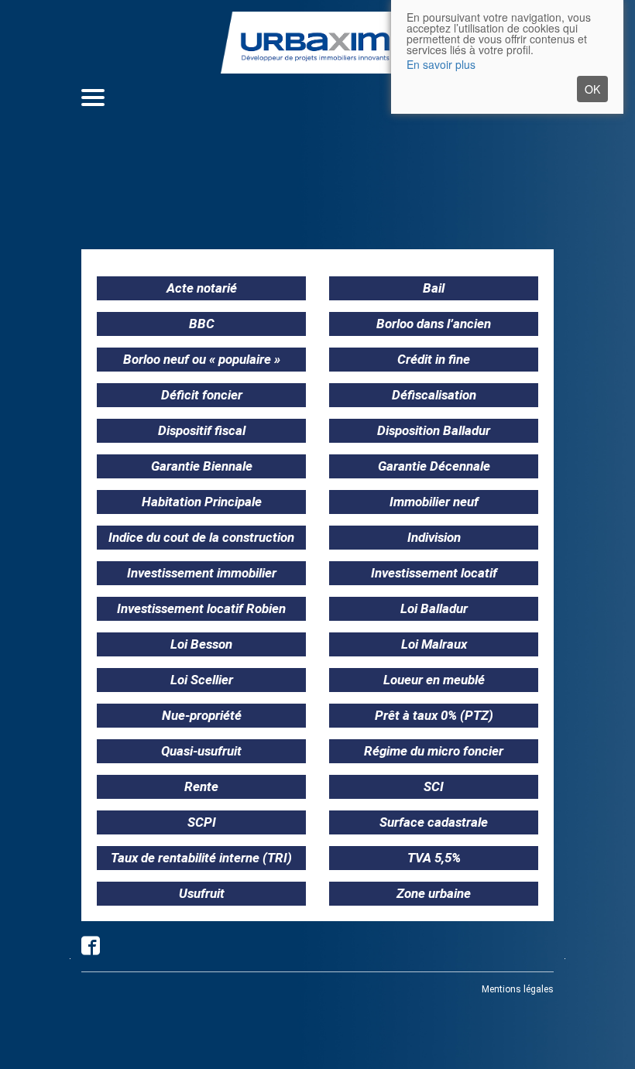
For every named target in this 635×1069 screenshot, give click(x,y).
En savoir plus (441, 64)
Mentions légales (518, 989)
